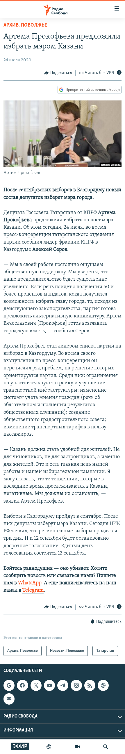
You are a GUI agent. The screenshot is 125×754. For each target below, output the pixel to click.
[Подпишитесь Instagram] (76, 685)
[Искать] (105, 746)
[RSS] (89, 685)
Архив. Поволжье (25, 25)
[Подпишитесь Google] (9, 685)
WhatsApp (29, 583)
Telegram (33, 590)
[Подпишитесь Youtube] (49, 685)
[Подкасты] (103, 685)
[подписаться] (9, 698)
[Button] (58, 73)
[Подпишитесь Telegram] (62, 685)
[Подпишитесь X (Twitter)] (36, 685)
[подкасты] (49, 746)
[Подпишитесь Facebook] (22, 685)
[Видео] (77, 746)
